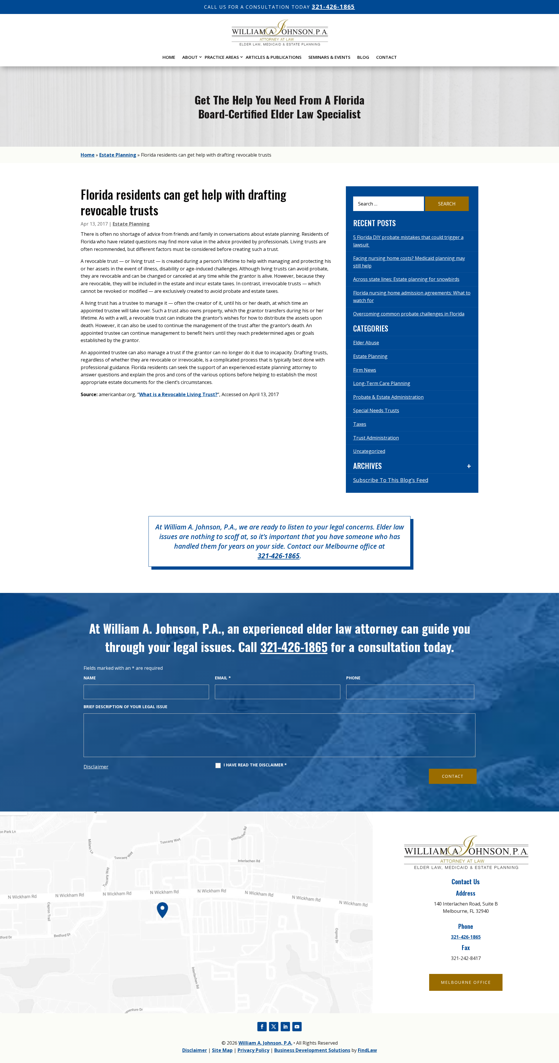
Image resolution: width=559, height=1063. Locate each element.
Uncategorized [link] (369, 451)
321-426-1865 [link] (333, 6)
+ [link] (469, 466)
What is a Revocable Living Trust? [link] (178, 394)
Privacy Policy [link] (253, 1050)
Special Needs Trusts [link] (376, 410)
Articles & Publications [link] (273, 57)
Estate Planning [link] (131, 224)
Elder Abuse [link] (366, 342)
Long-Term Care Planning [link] (381, 383)
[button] (262, 1026)
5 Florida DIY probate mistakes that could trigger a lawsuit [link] (408, 241)
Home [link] (168, 57)
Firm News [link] (364, 370)
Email (223, 678)
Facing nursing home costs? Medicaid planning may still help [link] (409, 262)
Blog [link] (363, 57)
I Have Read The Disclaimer (255, 765)
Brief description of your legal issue (125, 706)
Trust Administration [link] (376, 438)
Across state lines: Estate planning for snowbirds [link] (406, 279)
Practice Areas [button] (222, 57)
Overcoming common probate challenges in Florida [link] (408, 314)
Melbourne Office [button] (466, 982)
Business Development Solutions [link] (312, 1050)
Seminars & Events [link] (329, 57)
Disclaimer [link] (194, 1050)
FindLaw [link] (367, 1050)
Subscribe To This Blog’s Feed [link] (390, 479)
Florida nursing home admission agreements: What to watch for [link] (411, 297)
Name (90, 678)
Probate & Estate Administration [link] (388, 397)
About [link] (190, 57)
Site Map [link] (222, 1050)
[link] (279, 44)
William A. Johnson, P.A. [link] (265, 1043)
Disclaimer (96, 766)
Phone (353, 678)
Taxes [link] (359, 424)
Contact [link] (386, 57)
